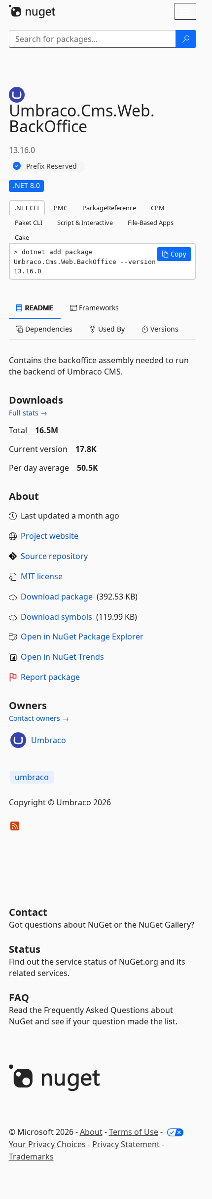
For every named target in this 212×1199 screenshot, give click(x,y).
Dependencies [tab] (47, 329)
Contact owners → (39, 718)
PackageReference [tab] (109, 207)
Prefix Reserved (51, 166)
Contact (28, 912)
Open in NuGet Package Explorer (82, 636)
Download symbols (56, 616)
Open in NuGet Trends (62, 656)
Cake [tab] (22, 237)
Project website (49, 535)
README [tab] (38, 307)
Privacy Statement (126, 1144)
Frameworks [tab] (98, 307)
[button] (174, 254)
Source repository (54, 556)
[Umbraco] (18, 740)
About (91, 1131)
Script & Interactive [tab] (85, 222)
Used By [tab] (110, 329)
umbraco (32, 777)
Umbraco (48, 740)
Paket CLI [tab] (28, 222)
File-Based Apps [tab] (151, 222)
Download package (57, 596)
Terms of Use (133, 1131)
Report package (50, 677)
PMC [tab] (61, 207)
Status (24, 949)
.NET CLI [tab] (27, 207)
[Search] (186, 39)
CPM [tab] (158, 207)
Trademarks (31, 1156)
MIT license (42, 576)
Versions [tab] (163, 329)
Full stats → (28, 412)
